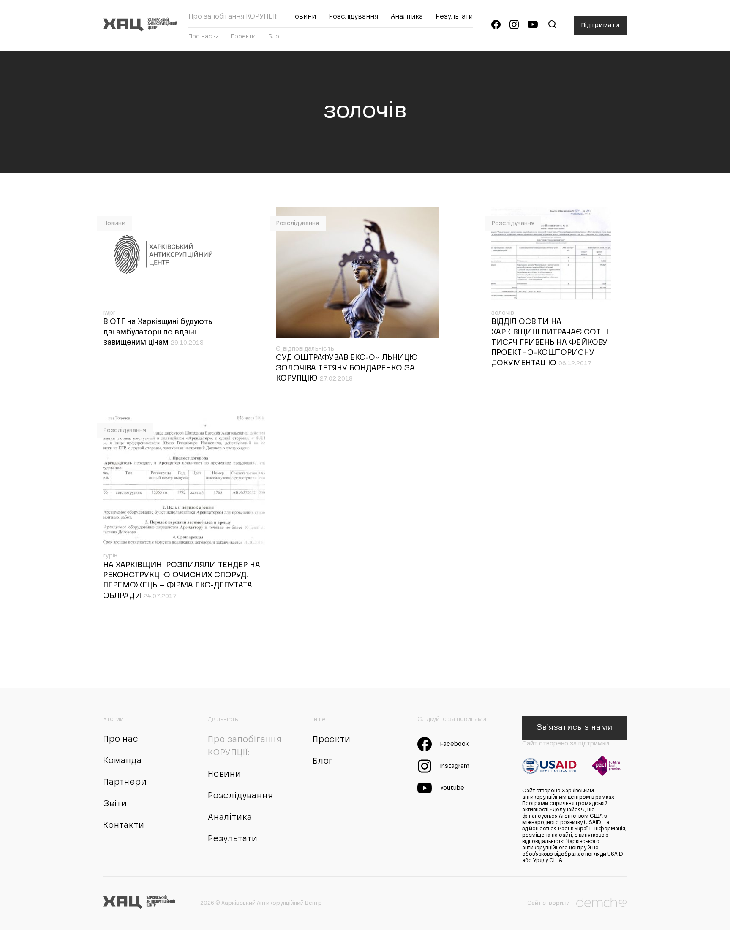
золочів (503, 313)
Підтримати (600, 25)
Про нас (200, 37)
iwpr (109, 313)
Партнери (125, 782)
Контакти (123, 825)
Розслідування (353, 17)
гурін (110, 556)
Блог (275, 37)
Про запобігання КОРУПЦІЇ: (233, 17)
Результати (454, 17)
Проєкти (243, 37)
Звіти (115, 804)
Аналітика (407, 17)
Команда (122, 761)
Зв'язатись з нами (574, 727)
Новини (303, 17)
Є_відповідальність (305, 349)
